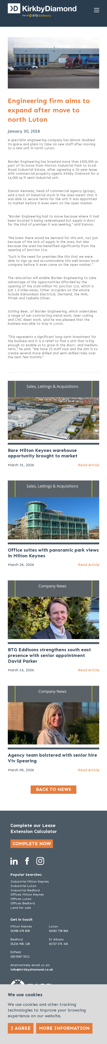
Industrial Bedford (25, 890)
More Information (64, 1028)
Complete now (31, 843)
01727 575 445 (58, 944)
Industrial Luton (23, 886)
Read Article (88, 465)
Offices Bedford (22, 903)
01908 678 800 (20, 931)
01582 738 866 (58, 931)
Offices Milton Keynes (27, 894)
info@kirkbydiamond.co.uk (31, 969)
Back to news (53, 789)
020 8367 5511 (20, 956)
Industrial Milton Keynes (29, 881)
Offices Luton (20, 899)
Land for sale (20, 908)
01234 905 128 (20, 944)
